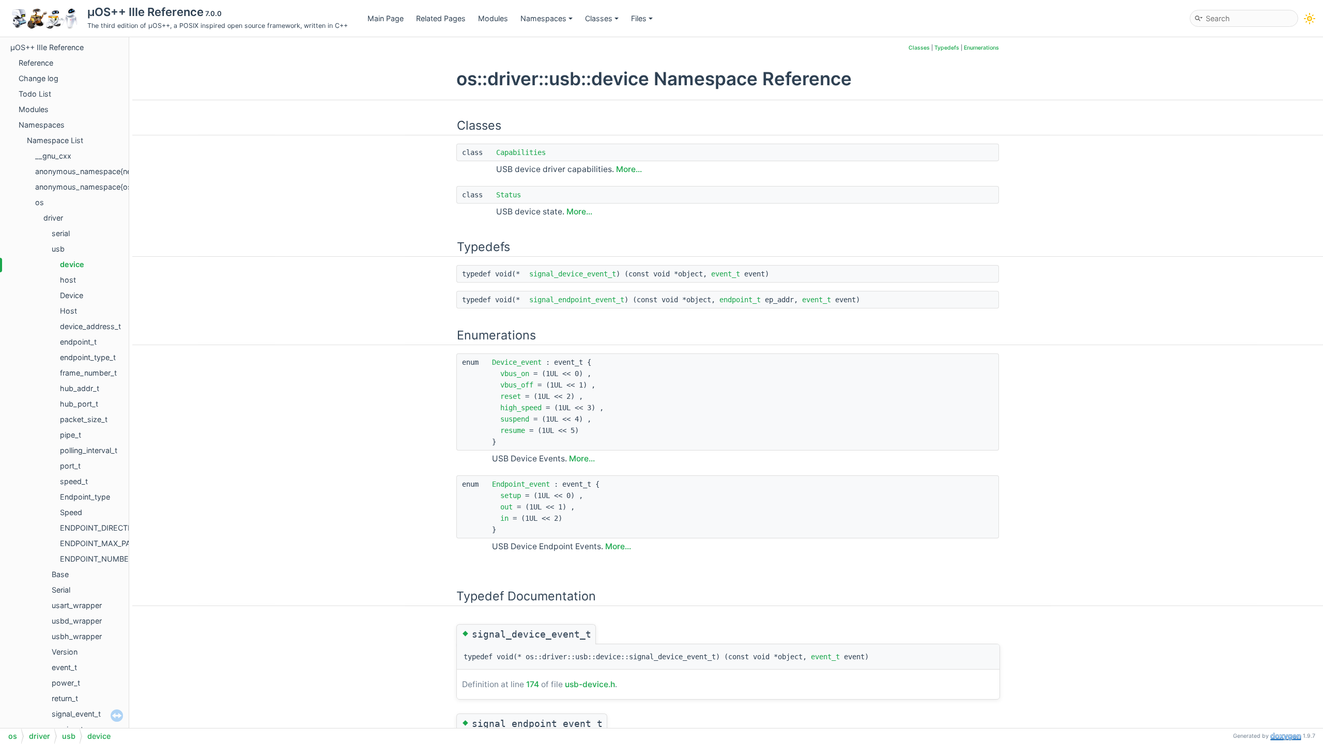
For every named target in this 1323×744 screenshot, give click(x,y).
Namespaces (543, 18)
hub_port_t (79, 403)
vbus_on (514, 373)
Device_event (517, 362)
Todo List (35, 93)
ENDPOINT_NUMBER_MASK (109, 558)
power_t (66, 682)
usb (58, 248)
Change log (38, 78)
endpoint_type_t (88, 357)
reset (510, 396)
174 (532, 684)
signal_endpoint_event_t (576, 300)
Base (60, 574)
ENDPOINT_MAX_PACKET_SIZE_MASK (127, 543)
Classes (598, 18)
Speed (71, 512)
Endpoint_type (85, 496)
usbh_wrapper (77, 636)
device (72, 264)
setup (510, 495)
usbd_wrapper (77, 620)
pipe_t (70, 434)
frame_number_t (88, 372)
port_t (70, 465)
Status (508, 195)
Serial (61, 589)
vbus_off (516, 385)
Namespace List (55, 140)
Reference (36, 62)
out (506, 507)
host (68, 279)
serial (61, 233)
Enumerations (981, 47)
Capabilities (521, 152)
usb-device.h (590, 684)
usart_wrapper (77, 605)
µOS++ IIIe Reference (47, 47)
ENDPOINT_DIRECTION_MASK (113, 527)
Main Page (385, 18)
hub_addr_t (79, 388)
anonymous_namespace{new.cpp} (95, 171)
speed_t (74, 481)
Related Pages (441, 18)
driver (53, 217)
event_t (64, 667)
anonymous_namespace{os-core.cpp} (102, 186)
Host (68, 310)
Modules (493, 18)
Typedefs (946, 47)
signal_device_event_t (572, 274)
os (39, 202)
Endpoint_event (521, 484)
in (504, 518)
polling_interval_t (88, 450)
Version (65, 651)
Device (71, 295)
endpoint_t (78, 341)
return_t (65, 698)
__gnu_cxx (53, 155)
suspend (514, 419)
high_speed (521, 408)
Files (639, 18)
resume (512, 430)
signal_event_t (76, 713)
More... (629, 169)
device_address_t (90, 326)
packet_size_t (83, 419)
